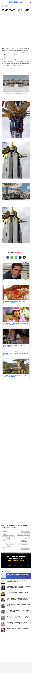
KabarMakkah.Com (19, 670)
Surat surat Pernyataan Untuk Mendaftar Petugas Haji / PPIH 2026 (14, 526)
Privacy (21, 667)
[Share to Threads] (20, 257)
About (10, 667)
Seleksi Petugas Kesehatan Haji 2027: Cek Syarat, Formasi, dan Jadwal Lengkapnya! (17, 599)
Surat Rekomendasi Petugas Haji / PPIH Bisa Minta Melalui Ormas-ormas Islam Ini (18, 575)
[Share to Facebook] (7, 257)
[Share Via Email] (24, 257)
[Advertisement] (16, 30)
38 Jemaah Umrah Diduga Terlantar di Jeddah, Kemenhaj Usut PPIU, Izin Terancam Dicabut (18, 617)
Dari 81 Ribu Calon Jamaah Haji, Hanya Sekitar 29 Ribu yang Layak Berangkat (18, 605)
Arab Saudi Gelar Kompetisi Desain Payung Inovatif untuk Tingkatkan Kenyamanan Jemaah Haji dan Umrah (19, 612)
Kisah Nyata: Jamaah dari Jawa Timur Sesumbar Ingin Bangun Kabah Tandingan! (19, 587)
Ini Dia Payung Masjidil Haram (15, 10)
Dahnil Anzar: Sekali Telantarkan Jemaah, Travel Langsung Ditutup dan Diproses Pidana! (19, 623)
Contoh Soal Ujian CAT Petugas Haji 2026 (17, 592)
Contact (16, 667)
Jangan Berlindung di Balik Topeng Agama (18, 628)
